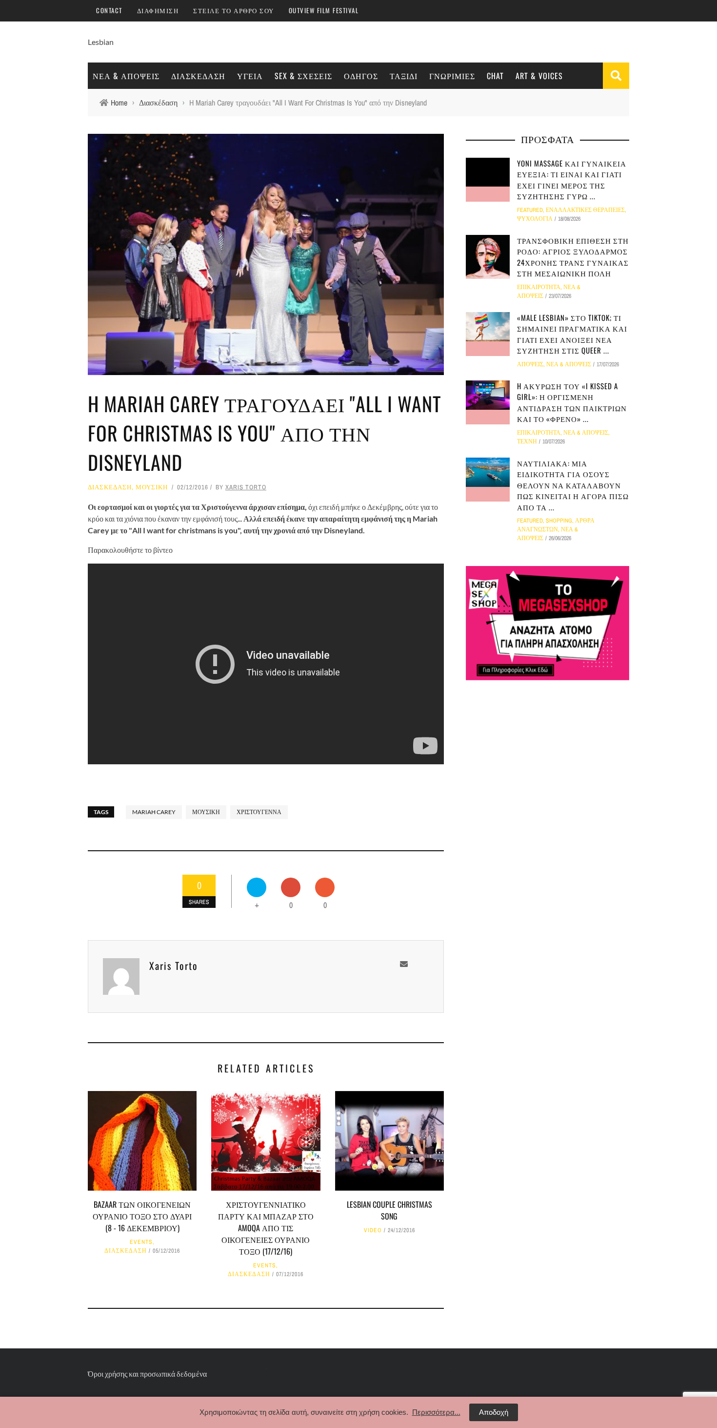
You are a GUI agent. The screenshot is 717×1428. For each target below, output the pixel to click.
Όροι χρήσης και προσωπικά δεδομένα (147, 1373)
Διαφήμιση (158, 10)
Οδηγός (361, 76)
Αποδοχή (493, 1412)
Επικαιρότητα (538, 287)
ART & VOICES (539, 76)
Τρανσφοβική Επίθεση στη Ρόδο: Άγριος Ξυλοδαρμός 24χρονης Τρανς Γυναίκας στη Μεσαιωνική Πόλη (573, 257)
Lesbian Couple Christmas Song (389, 1210)
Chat (495, 76)
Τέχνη (527, 441)
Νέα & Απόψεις (126, 76)
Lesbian (101, 41)
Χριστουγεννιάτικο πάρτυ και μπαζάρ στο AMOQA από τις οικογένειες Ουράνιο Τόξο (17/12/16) (266, 1227)
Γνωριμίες (452, 76)
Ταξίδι (404, 76)
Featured (530, 210)
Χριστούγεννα (259, 812)
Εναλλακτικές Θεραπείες (585, 210)
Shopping (559, 521)
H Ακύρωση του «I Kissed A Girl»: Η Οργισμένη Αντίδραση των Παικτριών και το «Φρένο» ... (572, 402)
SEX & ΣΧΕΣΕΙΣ (303, 76)
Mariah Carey (154, 812)
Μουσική (152, 487)
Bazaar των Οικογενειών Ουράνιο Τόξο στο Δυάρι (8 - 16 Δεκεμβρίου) (142, 1216)
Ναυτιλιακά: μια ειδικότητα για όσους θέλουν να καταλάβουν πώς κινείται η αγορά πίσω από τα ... (573, 485)
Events (141, 1242)
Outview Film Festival (324, 10)
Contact (109, 10)
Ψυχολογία (535, 219)
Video (373, 1230)
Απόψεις (530, 364)
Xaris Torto (245, 487)
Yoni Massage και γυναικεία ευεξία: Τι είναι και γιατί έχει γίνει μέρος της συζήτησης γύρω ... (571, 180)
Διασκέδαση (198, 76)
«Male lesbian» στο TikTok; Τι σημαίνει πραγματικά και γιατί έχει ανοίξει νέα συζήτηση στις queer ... (572, 334)
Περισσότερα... (436, 1412)
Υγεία (250, 76)
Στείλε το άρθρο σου (233, 10)
